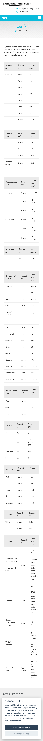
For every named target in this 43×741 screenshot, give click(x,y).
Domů (20, 31)
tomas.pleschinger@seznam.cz (30, 8)
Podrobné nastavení (13, 721)
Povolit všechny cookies (21, 728)
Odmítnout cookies (21, 734)
